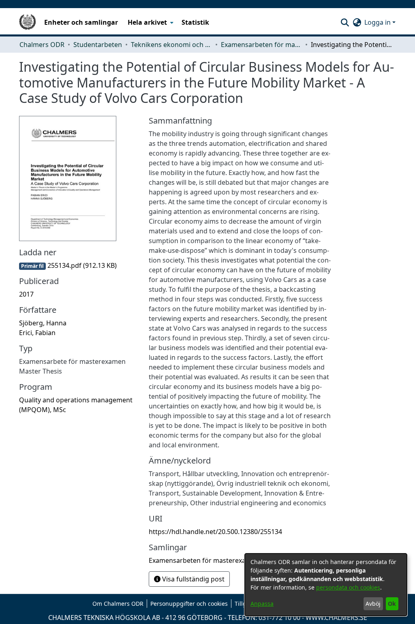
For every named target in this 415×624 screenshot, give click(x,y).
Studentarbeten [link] (97, 44)
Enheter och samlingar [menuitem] (81, 22)
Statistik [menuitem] (195, 22)
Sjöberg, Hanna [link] (42, 322)
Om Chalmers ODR (117, 603)
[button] (345, 22)
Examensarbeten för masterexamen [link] (261, 44)
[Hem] (27, 22)
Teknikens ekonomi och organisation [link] (171, 44)
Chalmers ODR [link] (41, 44)
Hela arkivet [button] (147, 22)
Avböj (373, 603)
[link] (68, 265)
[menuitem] (149, 22)
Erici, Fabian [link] (37, 332)
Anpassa (262, 603)
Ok (392, 603)
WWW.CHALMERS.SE (336, 617)
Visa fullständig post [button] (192, 579)
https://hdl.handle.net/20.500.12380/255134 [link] (215, 531)
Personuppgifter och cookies (189, 603)
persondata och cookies (348, 587)
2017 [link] (26, 294)
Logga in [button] (378, 22)
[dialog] (326, 584)
